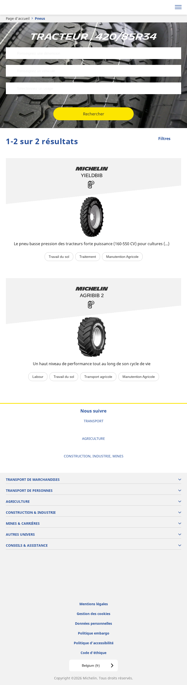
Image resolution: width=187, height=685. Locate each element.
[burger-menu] (178, 7)
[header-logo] (23, 7)
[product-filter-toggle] (177, 139)
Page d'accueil (18, 18)
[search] (167, 7)
